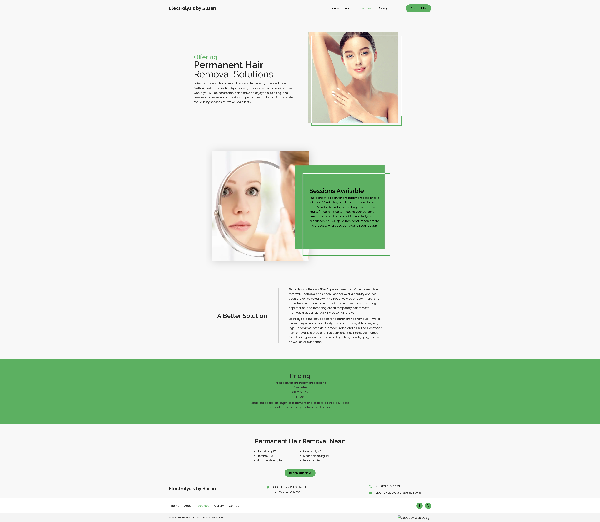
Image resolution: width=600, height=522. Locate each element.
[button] (418, 8)
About (188, 506)
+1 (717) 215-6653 (388, 486)
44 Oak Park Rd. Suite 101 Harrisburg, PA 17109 (289, 489)
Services (203, 506)
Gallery (219, 506)
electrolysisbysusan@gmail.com (398, 493)
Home (175, 506)
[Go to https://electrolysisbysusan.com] (192, 9)
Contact (234, 506)
